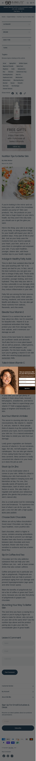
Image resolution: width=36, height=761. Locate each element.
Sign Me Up (26, 388)
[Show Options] (33, 385)
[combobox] (26, 385)
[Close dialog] (34, 367)
